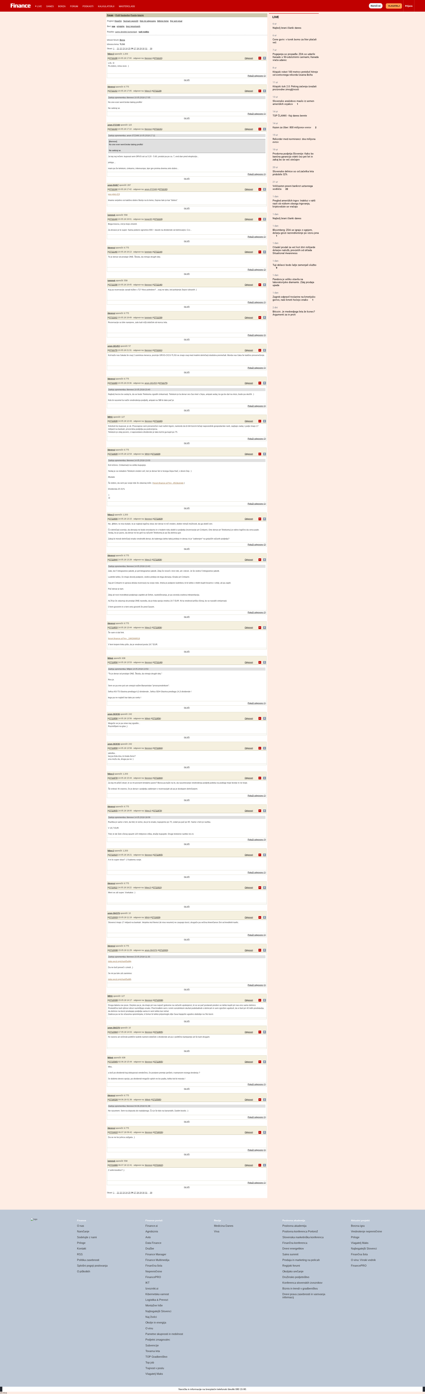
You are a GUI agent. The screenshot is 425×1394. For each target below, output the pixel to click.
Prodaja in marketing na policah (301, 1260)
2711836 (113, 519)
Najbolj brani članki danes (287, 27)
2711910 (113, 855)
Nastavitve (125, 15)
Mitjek (110, 658)
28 (138, 48)
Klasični (118, 21)
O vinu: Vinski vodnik (363, 1260)
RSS (80, 1254)
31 (146, 48)
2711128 (113, 58)
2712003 (113, 917)
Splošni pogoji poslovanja (92, 1265)
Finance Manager (155, 1254)
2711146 (113, 252)
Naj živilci (151, 1317)
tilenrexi (148, 58)
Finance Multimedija (157, 1260)
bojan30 (148, 219)
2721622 (113, 1132)
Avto (148, 1237)
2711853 (113, 627)
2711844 (113, 560)
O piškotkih (83, 1271)
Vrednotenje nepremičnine (366, 1231)
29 (140, 48)
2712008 (113, 950)
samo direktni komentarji (126, 32)
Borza (62, 6)
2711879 (113, 778)
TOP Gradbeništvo (156, 1356)
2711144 (113, 219)
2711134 (113, 189)
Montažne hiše (154, 1305)
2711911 (113, 887)
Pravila (133, 15)
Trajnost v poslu (154, 1368)
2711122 (158, 58)
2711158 (113, 285)
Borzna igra (358, 1225)
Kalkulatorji (106, 6)
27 (135, 48)
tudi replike (144, 32)
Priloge (81, 1243)
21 (118, 48)
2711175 (113, 350)
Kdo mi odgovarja (148, 21)
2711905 (113, 811)
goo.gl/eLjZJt (114, 194)
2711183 (113, 383)
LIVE (39, 6)
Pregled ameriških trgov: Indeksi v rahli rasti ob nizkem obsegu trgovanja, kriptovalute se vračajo (294, 203)
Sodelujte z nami (87, 1237)
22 (286, 189)
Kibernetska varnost (157, 1294)
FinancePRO (153, 1277)
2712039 (113, 1000)
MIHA (110, 417)
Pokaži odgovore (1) (257, 76)
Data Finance (153, 1243)
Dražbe (149, 1248)
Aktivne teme (163, 21)
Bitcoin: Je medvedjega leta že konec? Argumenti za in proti (294, 313)
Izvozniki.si (151, 1288)
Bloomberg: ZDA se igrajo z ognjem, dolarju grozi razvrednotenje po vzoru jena (296, 231)
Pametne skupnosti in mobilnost (164, 1334)
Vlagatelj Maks (154, 1373)
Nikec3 (111, 54)
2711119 (158, 219)
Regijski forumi (291, 1265)
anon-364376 (114, 913)
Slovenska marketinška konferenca (303, 1237)
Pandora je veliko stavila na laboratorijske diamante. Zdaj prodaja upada (293, 282)
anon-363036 (114, 714)
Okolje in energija (155, 1322)
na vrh (187, 80)
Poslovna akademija (294, 1225)
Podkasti (88, 6)
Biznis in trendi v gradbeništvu (300, 1288)
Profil (117, 15)
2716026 (113, 1099)
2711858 (113, 718)
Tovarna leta (152, 1351)
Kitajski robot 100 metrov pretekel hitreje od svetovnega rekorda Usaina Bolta (295, 73)
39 (151, 48)
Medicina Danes (223, 1225)
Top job (149, 1362)
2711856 (113, 662)
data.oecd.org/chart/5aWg (119, 961)
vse (113, 26)
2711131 (113, 91)
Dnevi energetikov (293, 1248)
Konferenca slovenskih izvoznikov (302, 1282)
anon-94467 (113, 185)
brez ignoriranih (133, 26)
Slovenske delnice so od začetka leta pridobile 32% (293, 173)
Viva (216, 1231)
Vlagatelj (394, 6)
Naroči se (376, 5)
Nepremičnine (153, 1271)
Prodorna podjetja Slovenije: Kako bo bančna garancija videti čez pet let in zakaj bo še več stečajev (293, 156)
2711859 (113, 748)
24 (126, 48)
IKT (147, 1282)
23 (124, 48)
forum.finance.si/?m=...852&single (168, 483)
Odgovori (249, 58)
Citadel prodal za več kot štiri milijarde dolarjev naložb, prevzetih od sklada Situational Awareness (294, 250)
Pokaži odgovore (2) (257, 269)
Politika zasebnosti (88, 1260)
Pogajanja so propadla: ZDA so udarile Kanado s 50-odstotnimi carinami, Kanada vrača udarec (296, 57)
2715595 (113, 1062)
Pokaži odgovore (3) (257, 839)
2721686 (113, 1165)
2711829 (113, 454)
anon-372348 (114, 125)
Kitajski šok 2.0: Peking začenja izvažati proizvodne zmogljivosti (295, 88)
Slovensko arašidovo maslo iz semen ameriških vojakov (293, 103)
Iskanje (140, 15)
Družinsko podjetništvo (295, 1277)
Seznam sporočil (130, 21)
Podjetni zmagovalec (157, 1339)
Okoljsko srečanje (292, 1271)
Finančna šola (153, 1265)
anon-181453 (114, 346)
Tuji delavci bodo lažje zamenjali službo (294, 265)
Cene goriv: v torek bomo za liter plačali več (295, 41)
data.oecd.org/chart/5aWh (119, 979)
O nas (80, 1225)
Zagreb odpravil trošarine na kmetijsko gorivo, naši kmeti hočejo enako (294, 298)
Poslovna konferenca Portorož (300, 1231)
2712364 (113, 1032)
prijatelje (121, 26)
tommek (111, 215)
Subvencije (152, 1345)
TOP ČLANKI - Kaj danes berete (290, 115)
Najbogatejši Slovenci (158, 1311)
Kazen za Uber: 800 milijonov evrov (292, 127)
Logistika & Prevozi (156, 1299)
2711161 (113, 317)
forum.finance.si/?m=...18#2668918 (124, 638)
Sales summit (290, 1254)
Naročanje (83, 1231)
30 (143, 48)
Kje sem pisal (176, 21)
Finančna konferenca (294, 1243)
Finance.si (151, 1225)
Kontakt (81, 1248)
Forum (74, 6)
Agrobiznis (151, 1231)
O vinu (149, 1328)
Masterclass (127, 6)
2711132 (113, 129)
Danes (50, 6)
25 (129, 48)
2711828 (113, 421)
